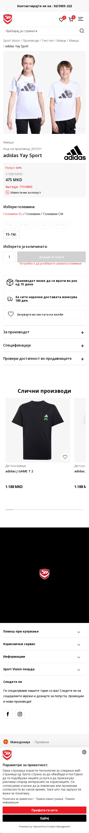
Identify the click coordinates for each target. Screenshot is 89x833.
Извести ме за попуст (26, 192)
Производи (31, 40)
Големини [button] (32, 214)
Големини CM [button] (53, 214)
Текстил (48, 40)
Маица (74, 40)
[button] (44, 31)
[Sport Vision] (7, 18)
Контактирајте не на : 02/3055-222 (44, 6)
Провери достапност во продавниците (37, 358)
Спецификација (17, 345)
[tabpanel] (44, 92)
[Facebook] (7, 714)
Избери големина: (19, 207)
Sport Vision (11, 40)
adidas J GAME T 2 (19, 471)
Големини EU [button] (12, 214)
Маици (61, 40)
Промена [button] (42, 742)
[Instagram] (20, 714)
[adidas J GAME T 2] (37, 430)
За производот (16, 332)
